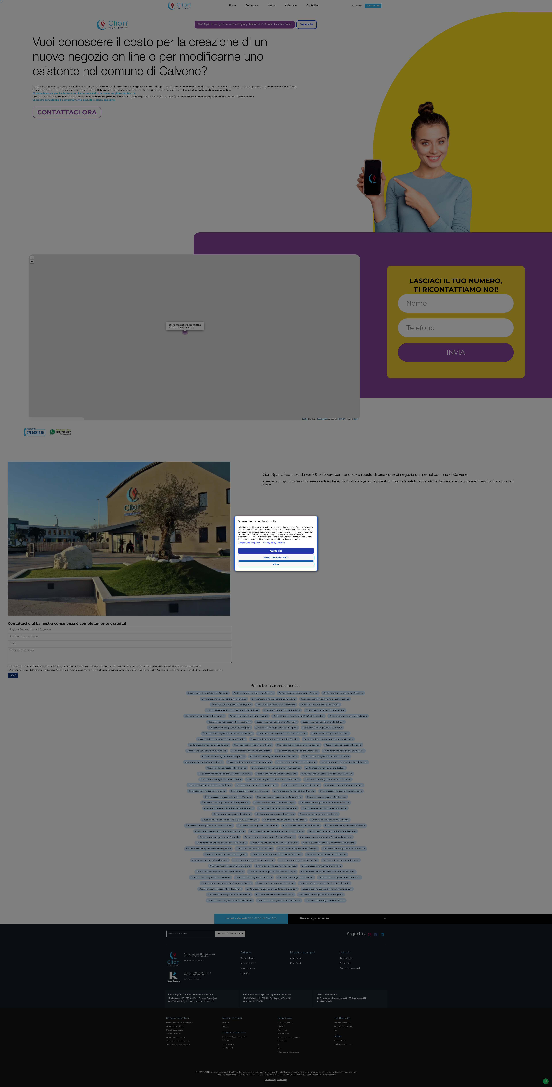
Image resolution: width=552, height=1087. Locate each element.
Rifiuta (276, 564)
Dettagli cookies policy (249, 542)
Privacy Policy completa (274, 542)
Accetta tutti (276, 551)
